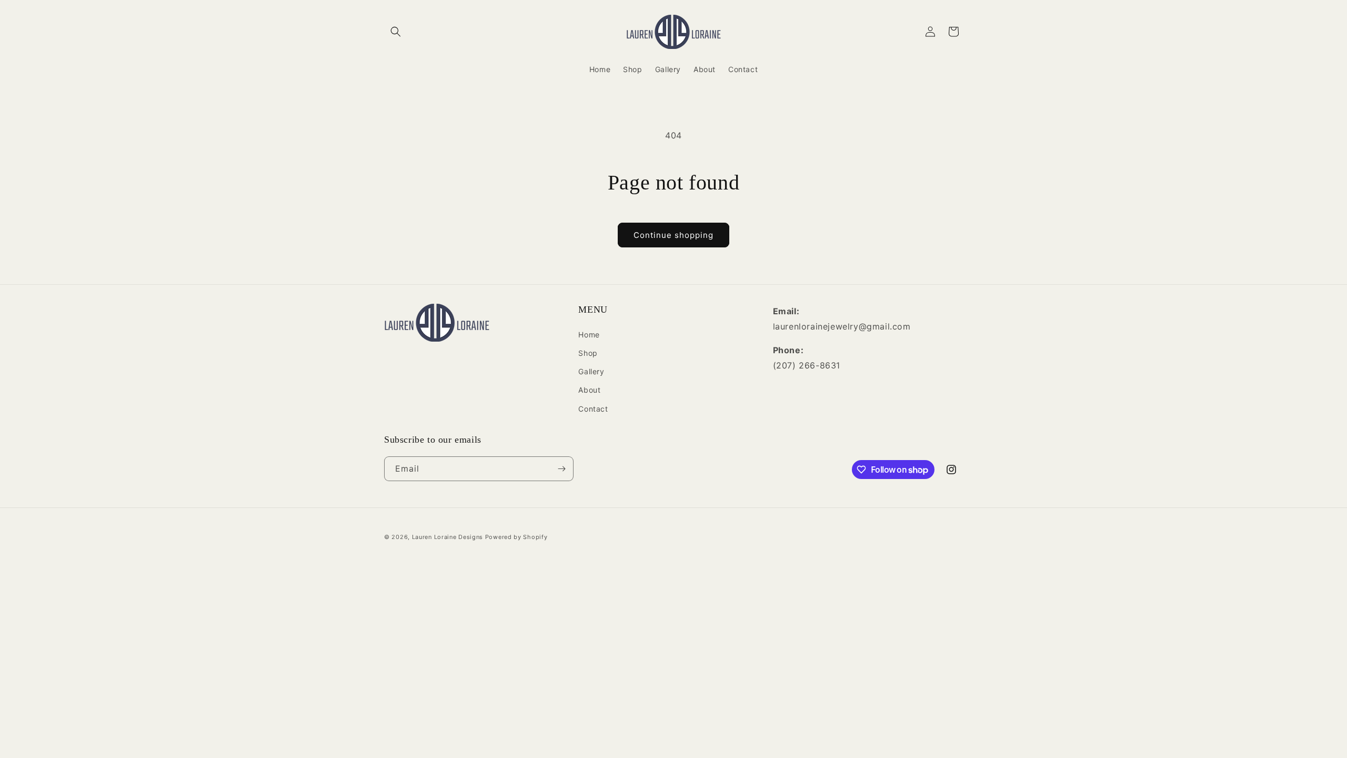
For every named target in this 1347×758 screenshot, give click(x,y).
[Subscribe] (561, 468)
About (589, 389)
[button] (395, 31)
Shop (587, 352)
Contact (593, 408)
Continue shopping (673, 235)
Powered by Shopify (516, 537)
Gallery (591, 371)
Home (588, 334)
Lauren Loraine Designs (447, 537)
